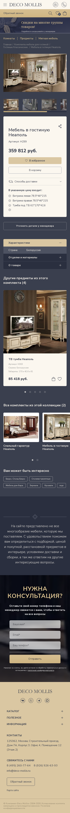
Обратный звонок (21, 781)
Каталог (13, 711)
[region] (35, 104)
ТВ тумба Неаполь (20, 359)
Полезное (14, 717)
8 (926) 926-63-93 (46, 765)
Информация (16, 724)
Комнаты (9, 38)
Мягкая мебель (48, 38)
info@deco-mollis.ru (18, 771)
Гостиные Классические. (15, 47)
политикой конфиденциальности (41, 670)
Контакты (14, 735)
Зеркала (34, 485)
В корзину (35, 170)
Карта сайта (13, 790)
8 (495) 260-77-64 (19, 765)
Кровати (49, 485)
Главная (7, 44)
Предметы (26, 38)
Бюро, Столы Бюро (15, 478)
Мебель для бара (14, 485)
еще (61, 485)
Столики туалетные (41, 478)
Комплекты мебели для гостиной (31, 44)
